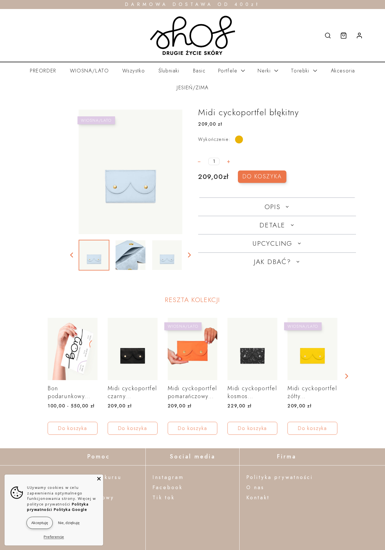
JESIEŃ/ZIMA (192, 87)
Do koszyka (262, 176)
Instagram (168, 477)
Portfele (228, 70)
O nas (255, 487)
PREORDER (43, 70)
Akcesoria (343, 70)
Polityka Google (70, 509)
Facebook (167, 487)
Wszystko (133, 70)
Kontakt (258, 497)
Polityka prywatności (279, 477)
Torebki (300, 70)
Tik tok (163, 497)
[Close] (99, 479)
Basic (199, 70)
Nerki (264, 70)
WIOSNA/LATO (89, 70)
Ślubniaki (168, 70)
